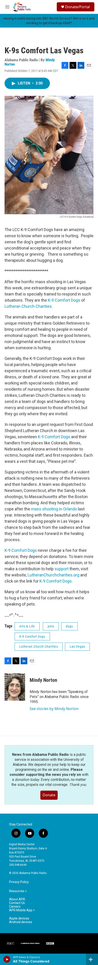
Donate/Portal (77, 7)
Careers (15, 906)
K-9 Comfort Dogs (64, 300)
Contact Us (17, 903)
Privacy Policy (19, 882)
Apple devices (19, 918)
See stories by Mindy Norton (54, 708)
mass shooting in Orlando (54, 509)
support (61, 568)
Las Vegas (77, 646)
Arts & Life (27, 626)
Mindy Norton (43, 680)
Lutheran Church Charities (28, 306)
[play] (7, 959)
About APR (17, 899)
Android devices (20, 922)
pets (51, 626)
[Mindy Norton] (15, 687)
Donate (49, 794)
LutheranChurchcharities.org (53, 575)
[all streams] (92, 959)
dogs (69, 626)
